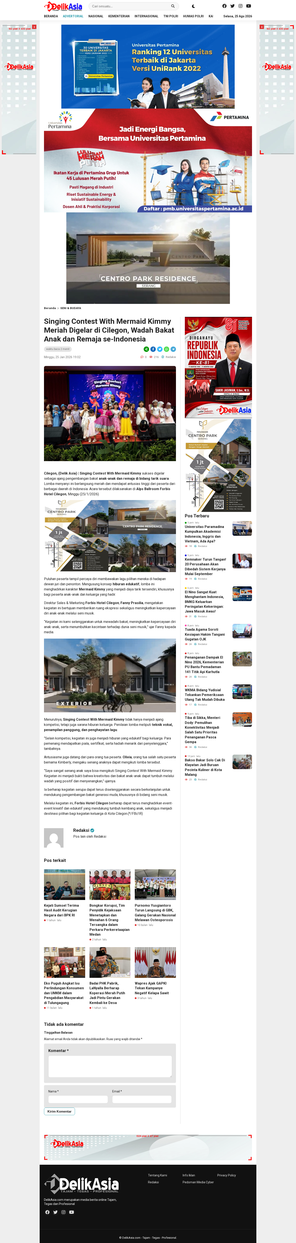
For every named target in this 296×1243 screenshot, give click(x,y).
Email (117, 1091)
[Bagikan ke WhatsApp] (166, 349)
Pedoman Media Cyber (198, 1182)
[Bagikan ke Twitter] (159, 349)
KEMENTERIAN (119, 16)
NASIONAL (95, 16)
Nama (53, 1091)
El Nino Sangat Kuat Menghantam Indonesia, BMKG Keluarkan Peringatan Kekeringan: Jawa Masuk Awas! (204, 602)
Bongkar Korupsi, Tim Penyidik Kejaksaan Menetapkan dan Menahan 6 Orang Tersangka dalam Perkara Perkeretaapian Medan (109, 920)
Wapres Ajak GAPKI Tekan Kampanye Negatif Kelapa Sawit (152, 988)
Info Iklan (189, 1175)
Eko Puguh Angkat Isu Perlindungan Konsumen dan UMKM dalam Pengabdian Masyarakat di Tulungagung (64, 993)
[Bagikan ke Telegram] (173, 349)
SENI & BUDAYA (70, 308)
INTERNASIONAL (146, 16)
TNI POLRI (170, 16)
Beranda (50, 308)
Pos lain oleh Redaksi (89, 836)
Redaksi (153, 1182)
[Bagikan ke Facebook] (153, 349)
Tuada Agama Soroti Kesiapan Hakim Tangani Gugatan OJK (205, 634)
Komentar (58, 1050)
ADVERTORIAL (73, 16)
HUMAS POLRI (193, 16)
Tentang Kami (157, 1175)
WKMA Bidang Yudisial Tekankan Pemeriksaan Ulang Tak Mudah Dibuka (205, 695)
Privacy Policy (226, 1175)
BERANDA (51, 16)
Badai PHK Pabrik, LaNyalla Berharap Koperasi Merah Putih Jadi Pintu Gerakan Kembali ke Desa (107, 993)
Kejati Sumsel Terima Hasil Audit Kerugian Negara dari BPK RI (61, 910)
